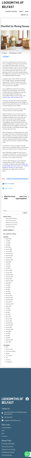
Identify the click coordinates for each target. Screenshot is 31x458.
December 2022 (9, 323)
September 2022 (9, 329)
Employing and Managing (11, 218)
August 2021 (8, 342)
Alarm (7, 347)
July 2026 (8, 241)
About (3, 430)
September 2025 (9, 260)
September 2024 (9, 281)
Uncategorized (9, 362)
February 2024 (9, 295)
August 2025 (8, 262)
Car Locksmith (9, 355)
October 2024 (9, 278)
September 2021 (9, 340)
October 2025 (9, 257)
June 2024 (8, 287)
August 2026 (8, 238)
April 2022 (8, 337)
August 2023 (8, 306)
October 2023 (9, 302)
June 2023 (8, 310)
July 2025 (8, 264)
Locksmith (6, 56)
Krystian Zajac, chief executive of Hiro (12, 97)
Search (5, 210)
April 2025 (8, 268)
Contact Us (4, 436)
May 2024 (8, 289)
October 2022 (9, 327)
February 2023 (9, 318)
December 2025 (9, 253)
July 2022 (8, 333)
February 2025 (9, 270)
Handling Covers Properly (11, 224)
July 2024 (8, 285)
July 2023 (8, 308)
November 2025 (9, 255)
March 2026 (8, 247)
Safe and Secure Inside (11, 220)
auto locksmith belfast (10, 351)
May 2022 (8, 335)
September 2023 (9, 304)
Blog (3, 433)
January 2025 (9, 272)
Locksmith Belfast (6, 427)
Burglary (8, 353)
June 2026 (8, 243)
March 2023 (8, 316)
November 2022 (9, 325)
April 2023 (8, 314)
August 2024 (8, 283)
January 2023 (9, 321)
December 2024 (9, 274)
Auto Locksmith (9, 349)
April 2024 (8, 291)
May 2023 (8, 312)
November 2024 (9, 276)
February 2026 (9, 249)
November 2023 (9, 299)
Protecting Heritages (10, 226)
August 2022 (8, 331)
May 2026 (8, 245)
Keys (7, 357)
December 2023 (9, 297)
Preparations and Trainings (11, 222)
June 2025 (8, 266)
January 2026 (9, 251)
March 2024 (8, 293)
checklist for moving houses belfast (17, 178)
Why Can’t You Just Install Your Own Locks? (15, 165)
